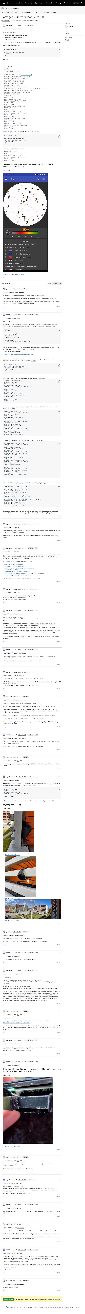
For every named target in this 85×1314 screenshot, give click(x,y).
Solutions (19, 3)
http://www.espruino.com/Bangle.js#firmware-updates (19, 568)
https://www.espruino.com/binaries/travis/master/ (17, 575)
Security (30, 1307)
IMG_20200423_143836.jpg (12, 920)
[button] (59, 25)
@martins (19, 988)
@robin (11, 535)
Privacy (25, 1307)
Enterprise (49, 3)
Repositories (16, 12)
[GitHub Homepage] (7, 1307)
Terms (20, 1307)
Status (34, 1307)
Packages (46, 12)
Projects (37, 12)
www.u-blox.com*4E (26, 75)
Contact (50, 1307)
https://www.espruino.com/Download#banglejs (17, 571)
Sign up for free (8, 1299)
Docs (45, 1307)
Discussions (27, 12)
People (54, 12)
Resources (28, 3)
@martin (33, 360)
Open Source (39, 3)
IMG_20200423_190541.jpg (12, 1146)
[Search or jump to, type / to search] (64, 3)
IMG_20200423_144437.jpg (12, 854)
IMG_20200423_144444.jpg (12, 898)
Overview (6, 12)
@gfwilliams (20, 292)
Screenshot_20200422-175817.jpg (14, 274)
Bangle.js (37, 20)
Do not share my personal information (70, 1307)
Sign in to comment (54, 1299)
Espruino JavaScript (12, 8)
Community (40, 1307)
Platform (10, 3)
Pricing (58, 3)
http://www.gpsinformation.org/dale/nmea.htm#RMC (18, 354)
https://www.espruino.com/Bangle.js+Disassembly (16, 1022)
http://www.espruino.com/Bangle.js (13, 564)
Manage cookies (57, 1307)
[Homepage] (4, 3)
